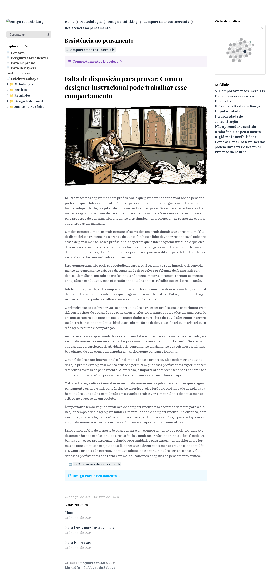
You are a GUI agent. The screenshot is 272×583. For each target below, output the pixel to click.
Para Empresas (78, 542)
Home (69, 21)
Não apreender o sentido (235, 126)
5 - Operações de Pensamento (97, 464)
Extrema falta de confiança (237, 106)
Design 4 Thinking (123, 21)
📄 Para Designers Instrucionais (21, 70)
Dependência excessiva (234, 96)
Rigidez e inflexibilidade (236, 136)
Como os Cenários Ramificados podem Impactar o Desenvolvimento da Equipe (240, 146)
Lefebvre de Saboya (99, 567)
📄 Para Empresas (21, 63)
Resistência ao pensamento (88, 27)
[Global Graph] (262, 28)
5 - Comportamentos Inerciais (240, 90)
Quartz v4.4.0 (94, 562)
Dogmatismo (225, 101)
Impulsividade (227, 111)
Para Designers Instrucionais (89, 527)
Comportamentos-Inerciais (91, 49)
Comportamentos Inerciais (166, 21)
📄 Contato (15, 52)
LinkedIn (72, 567)
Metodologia (91, 21)
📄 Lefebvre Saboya (22, 78)
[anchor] (116, 96)
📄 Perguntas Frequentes (27, 57)
